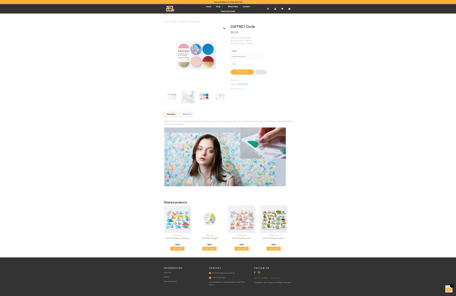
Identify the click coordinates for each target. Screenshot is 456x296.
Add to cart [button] (177, 248)
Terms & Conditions (261, 278)
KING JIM (239, 89)
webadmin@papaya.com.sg (223, 273)
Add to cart (242, 72)
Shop (218, 6)
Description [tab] (171, 114)
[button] (261, 72)
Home (208, 6)
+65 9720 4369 (218, 278)
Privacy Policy (276, 278)
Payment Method (170, 281)
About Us (167, 272)
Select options (209, 248)
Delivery (167, 277)
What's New (233, 6)
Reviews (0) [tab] (187, 114)
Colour (234, 51)
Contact (246, 6)
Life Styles (173, 22)
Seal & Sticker (183, 22)
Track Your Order (228, 11)
